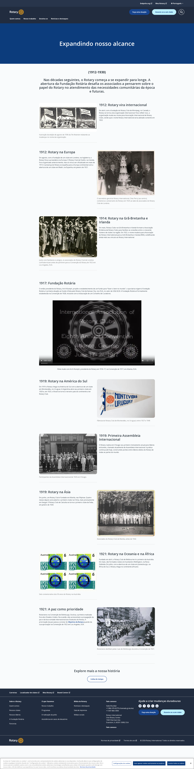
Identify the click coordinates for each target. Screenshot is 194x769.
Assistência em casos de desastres (54, 719)
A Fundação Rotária (16, 719)
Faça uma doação (139, 12)
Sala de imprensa (80, 710)
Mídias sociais (79, 715)
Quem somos (15, 19)
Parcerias (12, 724)
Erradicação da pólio (49, 715)
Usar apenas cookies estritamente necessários (149, 763)
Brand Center (62, 693)
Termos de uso (129, 740)
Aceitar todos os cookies (176, 763)
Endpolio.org (145, 3)
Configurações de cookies (121, 763)
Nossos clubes (14, 710)
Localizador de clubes (28, 693)
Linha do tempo (97, 679)
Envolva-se (43, 19)
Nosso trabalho (30, 19)
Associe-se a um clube (164, 12)
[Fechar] (191, 763)
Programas (46, 710)
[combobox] (177, 3)
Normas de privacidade (109, 740)
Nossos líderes (15, 715)
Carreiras (13, 693)
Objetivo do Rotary (76, 622)
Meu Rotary (160, 3)
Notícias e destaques (59, 19)
